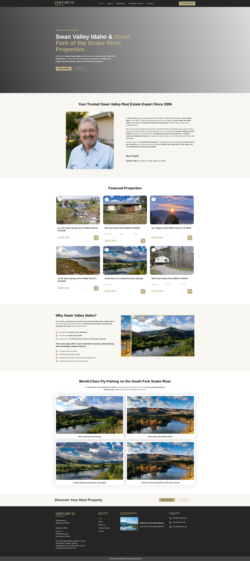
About (110, 3)
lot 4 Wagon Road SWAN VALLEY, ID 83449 (171, 228)
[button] (155, 358)
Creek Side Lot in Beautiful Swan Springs (124, 278)
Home (101, 3)
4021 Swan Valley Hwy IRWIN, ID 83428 (169, 278)
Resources (121, 3)
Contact (150, 3)
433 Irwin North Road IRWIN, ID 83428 (122, 228)
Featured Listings (136, 3)
